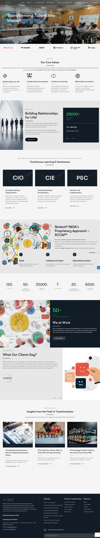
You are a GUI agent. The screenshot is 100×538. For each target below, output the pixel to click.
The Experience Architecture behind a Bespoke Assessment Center (17, 452)
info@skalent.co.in (12, 527)
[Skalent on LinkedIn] (98, 267)
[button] (67, 138)
